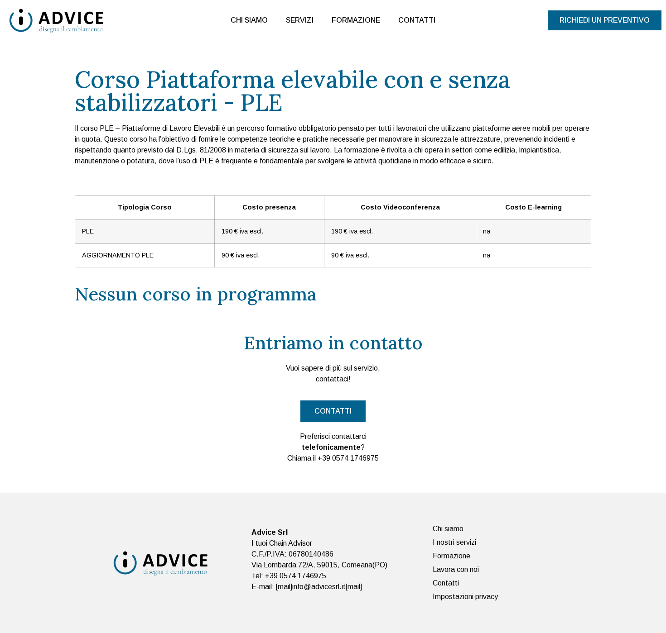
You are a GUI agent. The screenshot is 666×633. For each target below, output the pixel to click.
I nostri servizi (454, 542)
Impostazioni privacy (465, 596)
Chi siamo (249, 20)
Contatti (416, 20)
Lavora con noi (456, 569)
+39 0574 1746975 (348, 458)
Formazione (356, 20)
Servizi (300, 20)
